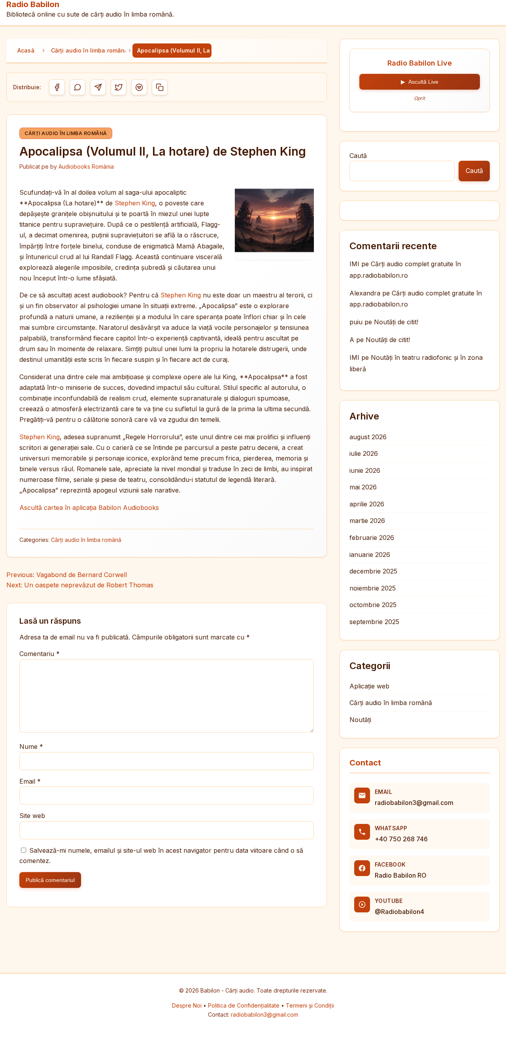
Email (30, 781)
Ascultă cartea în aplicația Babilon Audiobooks (89, 507)
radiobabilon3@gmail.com (414, 803)
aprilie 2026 (366, 504)
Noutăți (360, 720)
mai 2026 (363, 487)
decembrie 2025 (373, 571)
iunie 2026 (364, 470)
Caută (358, 156)
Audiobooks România (86, 166)
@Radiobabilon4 (399, 912)
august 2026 (368, 437)
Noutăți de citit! (396, 322)
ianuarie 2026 (369, 554)
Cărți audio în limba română (88, 50)
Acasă (25, 50)
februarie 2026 (371, 538)
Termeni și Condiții (310, 1005)
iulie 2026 (363, 453)
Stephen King (135, 203)
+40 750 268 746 (401, 839)
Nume (31, 746)
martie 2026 (367, 521)
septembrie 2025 (374, 622)
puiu (356, 322)
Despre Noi (187, 1005)
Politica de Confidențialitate (244, 1005)
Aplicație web (369, 686)
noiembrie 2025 (372, 588)
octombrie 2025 (372, 605)
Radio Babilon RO (401, 875)
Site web (32, 816)
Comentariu (39, 654)
